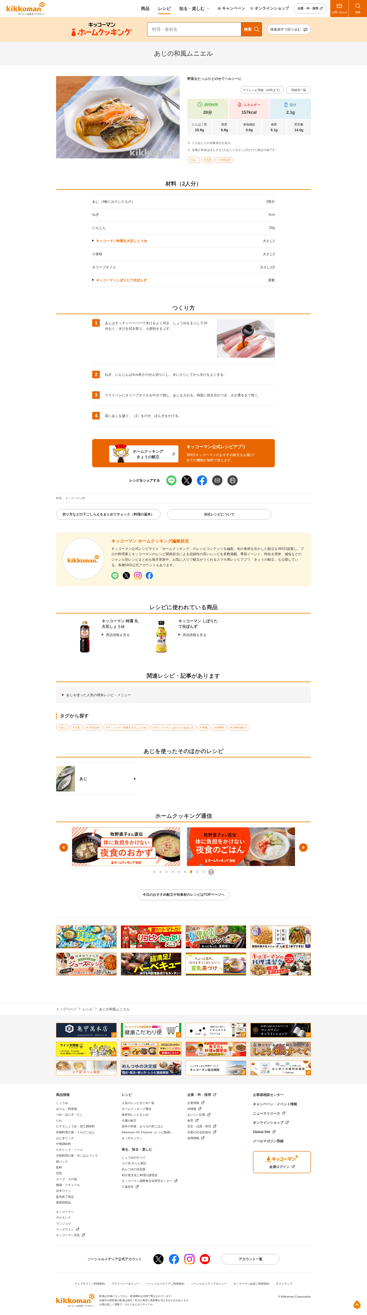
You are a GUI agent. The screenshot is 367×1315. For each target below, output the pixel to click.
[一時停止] (211, 872)
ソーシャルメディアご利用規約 (165, 1283)
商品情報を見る (118, 635)
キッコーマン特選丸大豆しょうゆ (121, 241)
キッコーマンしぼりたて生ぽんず (121, 280)
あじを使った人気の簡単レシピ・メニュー (98, 695)
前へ (63, 847)
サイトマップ (284, 1283)
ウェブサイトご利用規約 (90, 1283)
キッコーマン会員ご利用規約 (251, 1283)
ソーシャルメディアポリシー (209, 1283)
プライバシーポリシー (125, 1283)
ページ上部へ (357, 1304)
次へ (303, 847)
